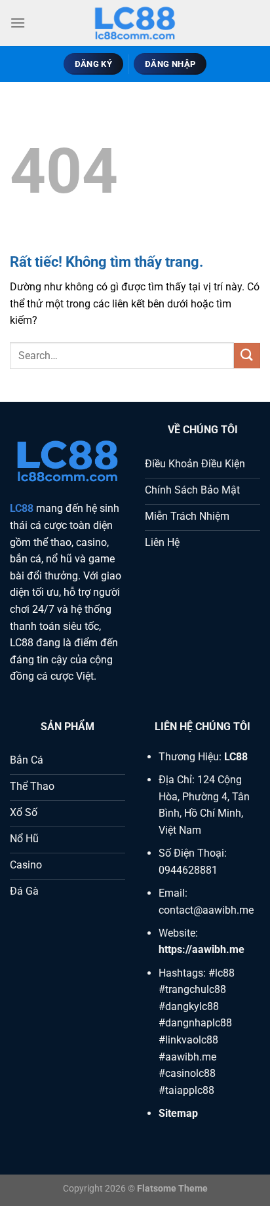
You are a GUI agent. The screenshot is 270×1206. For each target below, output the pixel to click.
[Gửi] (247, 355)
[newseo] (135, 23)
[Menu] (18, 23)
